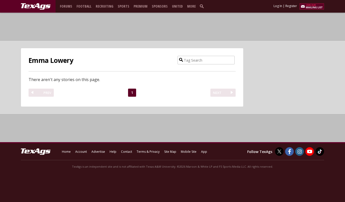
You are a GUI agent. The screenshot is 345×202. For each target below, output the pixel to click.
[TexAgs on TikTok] (319, 151)
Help (113, 151)
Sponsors (160, 6)
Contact (126, 151)
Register (291, 6)
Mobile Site (188, 151)
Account (81, 151)
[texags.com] (36, 6)
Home (66, 151)
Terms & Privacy (148, 151)
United (177, 6)
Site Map (170, 151)
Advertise (98, 151)
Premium (140, 6)
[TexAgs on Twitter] (279, 151)
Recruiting (104, 6)
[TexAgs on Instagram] (299, 151)
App (204, 151)
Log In (278, 6)
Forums (66, 6)
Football (84, 6)
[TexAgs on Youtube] (309, 151)
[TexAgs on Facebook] (289, 151)
